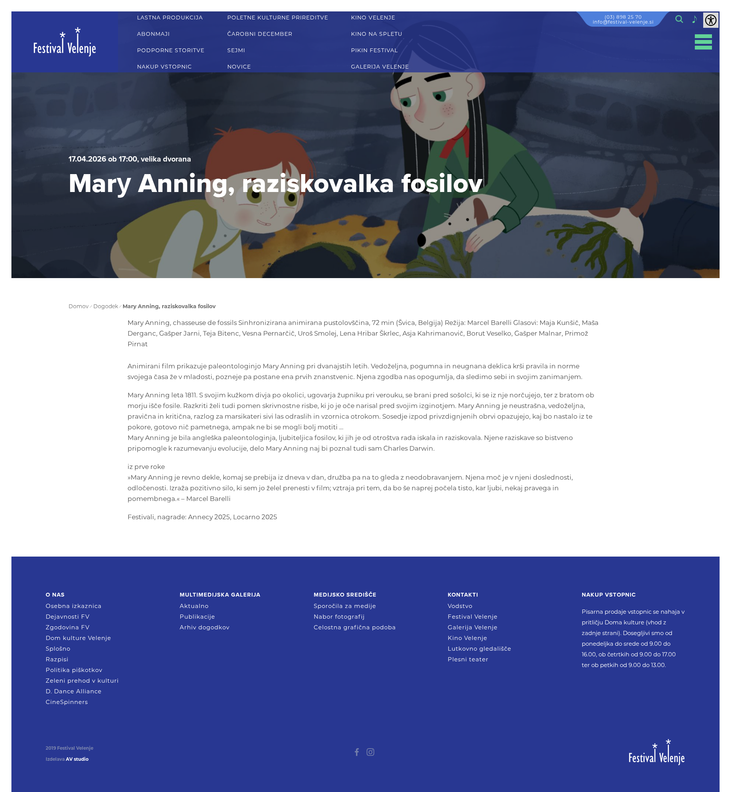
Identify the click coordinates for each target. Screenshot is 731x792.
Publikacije (197, 616)
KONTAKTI (463, 594)
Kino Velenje (467, 638)
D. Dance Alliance (74, 691)
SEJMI (236, 50)
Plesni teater (468, 659)
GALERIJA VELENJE (380, 67)
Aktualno (194, 606)
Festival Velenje (473, 616)
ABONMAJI (153, 34)
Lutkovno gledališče (479, 648)
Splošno (58, 648)
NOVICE (239, 67)
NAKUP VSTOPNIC (164, 67)
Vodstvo (460, 606)
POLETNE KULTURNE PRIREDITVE (277, 17)
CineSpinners (67, 702)
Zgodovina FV (67, 627)
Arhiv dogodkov (205, 627)
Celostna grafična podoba (355, 627)
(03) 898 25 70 (623, 17)
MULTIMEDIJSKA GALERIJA (220, 594)
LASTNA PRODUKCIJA (170, 17)
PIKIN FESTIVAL (374, 50)
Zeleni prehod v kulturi (82, 680)
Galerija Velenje (473, 627)
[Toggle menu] (703, 42)
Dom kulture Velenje (78, 638)
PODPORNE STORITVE (170, 50)
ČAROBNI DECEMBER (259, 34)
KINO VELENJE (373, 17)
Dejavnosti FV (67, 616)
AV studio (77, 759)
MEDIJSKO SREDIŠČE (345, 594)
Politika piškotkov (74, 670)
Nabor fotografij (339, 616)
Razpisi (57, 659)
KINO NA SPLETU (376, 34)
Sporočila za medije (345, 606)
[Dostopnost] (710, 20)
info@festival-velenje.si (623, 22)
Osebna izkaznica (74, 606)
